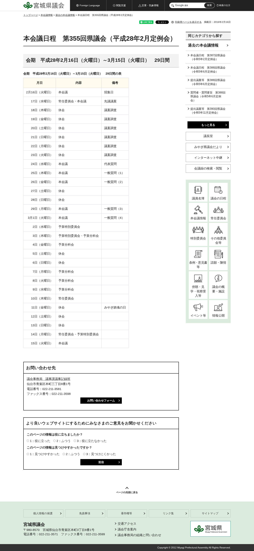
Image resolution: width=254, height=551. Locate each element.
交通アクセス (127, 523)
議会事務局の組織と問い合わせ (139, 535)
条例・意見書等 (198, 265)
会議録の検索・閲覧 (208, 168)
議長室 (208, 136)
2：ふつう (64, 441)
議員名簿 (198, 198)
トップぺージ (30, 15)
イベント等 (198, 315)
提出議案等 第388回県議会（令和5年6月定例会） (207, 82)
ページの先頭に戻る (127, 492)
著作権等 (126, 513)
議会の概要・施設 (218, 289)
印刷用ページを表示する (188, 22)
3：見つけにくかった (101, 454)
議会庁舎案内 (127, 529)
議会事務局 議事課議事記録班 (48, 379)
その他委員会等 (218, 240)
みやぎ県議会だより (208, 147)
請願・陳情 (218, 262)
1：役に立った (40, 441)
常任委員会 (218, 218)
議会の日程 (218, 198)
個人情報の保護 (43, 513)
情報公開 (218, 315)
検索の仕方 (224, 5)
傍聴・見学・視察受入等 (198, 291)
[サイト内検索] (172, 5)
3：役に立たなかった (92, 441)
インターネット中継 (208, 157)
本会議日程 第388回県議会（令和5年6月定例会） (207, 69)
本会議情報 (47, 15)
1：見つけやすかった (45, 454)
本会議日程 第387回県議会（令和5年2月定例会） (207, 57)
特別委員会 (198, 238)
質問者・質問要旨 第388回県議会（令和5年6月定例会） (207, 96)
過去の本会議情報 (65, 15)
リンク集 (168, 513)
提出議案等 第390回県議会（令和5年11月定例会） (207, 110)
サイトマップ (210, 513)
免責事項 (84, 513)
